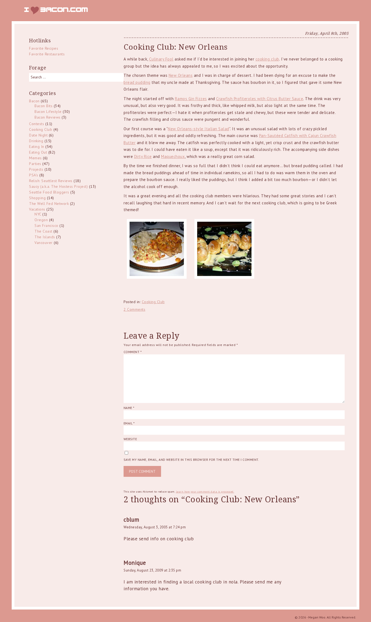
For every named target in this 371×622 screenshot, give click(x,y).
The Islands (44, 236)
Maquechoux (173, 156)
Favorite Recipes (43, 48)
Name (129, 408)
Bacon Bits (43, 105)
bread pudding (137, 82)
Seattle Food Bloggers (49, 192)
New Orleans (181, 75)
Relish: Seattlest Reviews (51, 180)
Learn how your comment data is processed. (205, 491)
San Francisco (46, 225)
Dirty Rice (143, 156)
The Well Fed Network (49, 203)
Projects (36, 169)
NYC (37, 214)
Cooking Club (153, 301)
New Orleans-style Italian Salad (198, 128)
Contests (36, 123)
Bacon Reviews (47, 117)
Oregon (41, 219)
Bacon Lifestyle (48, 111)
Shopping (37, 197)
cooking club (267, 59)
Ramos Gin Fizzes (191, 98)
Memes (35, 158)
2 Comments (134, 309)
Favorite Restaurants (47, 54)
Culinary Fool (161, 59)
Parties (35, 163)
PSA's (33, 175)
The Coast (43, 231)
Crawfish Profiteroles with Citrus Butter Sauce (259, 98)
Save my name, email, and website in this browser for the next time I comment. (191, 460)
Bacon (34, 101)
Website (130, 439)
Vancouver (43, 242)
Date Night (38, 135)
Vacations (37, 209)
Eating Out (38, 152)
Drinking (36, 140)
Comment (133, 352)
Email (129, 423)
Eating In (36, 146)
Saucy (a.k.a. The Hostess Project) (58, 186)
